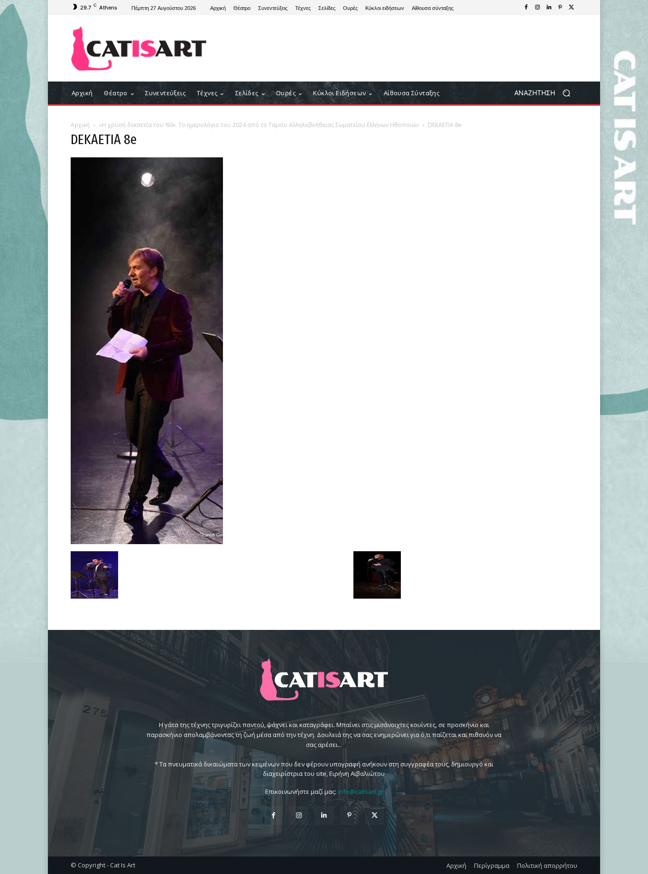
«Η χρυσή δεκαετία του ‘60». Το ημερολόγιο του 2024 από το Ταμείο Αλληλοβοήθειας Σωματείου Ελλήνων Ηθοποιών (259, 125)
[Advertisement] (402, 48)
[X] (571, 7)
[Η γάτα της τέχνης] (139, 48)
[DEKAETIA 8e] (147, 541)
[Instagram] (537, 7)
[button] (545, 93)
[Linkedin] (549, 7)
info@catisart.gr (360, 791)
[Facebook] (526, 7)
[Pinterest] (560, 7)
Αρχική (80, 125)
